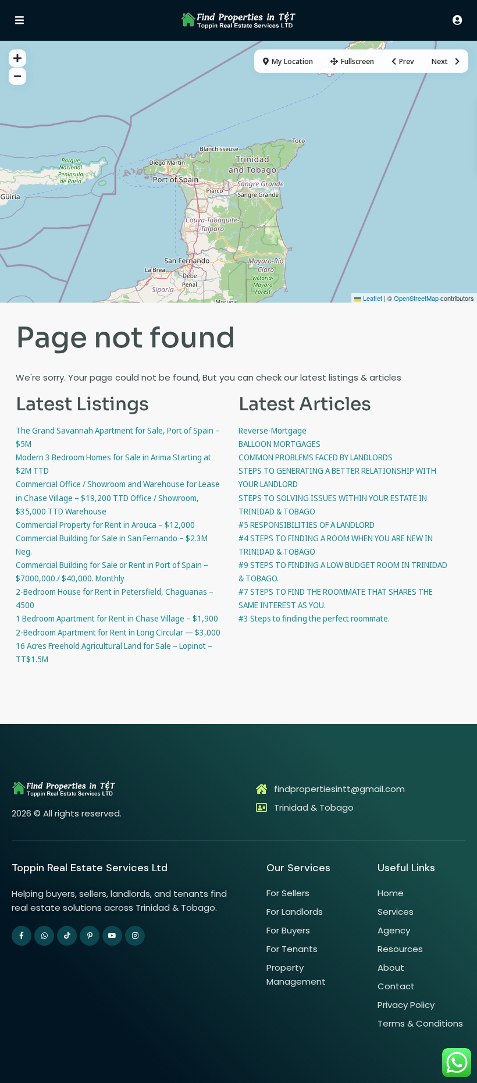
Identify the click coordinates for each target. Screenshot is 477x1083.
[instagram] (135, 936)
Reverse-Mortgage (272, 430)
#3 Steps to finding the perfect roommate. (314, 618)
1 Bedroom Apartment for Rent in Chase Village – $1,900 (117, 618)
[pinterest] (89, 936)
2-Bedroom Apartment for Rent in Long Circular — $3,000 (118, 632)
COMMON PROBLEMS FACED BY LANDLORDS (315, 457)
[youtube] (112, 936)
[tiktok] (67, 936)
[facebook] (21, 936)
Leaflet (371, 298)
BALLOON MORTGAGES (279, 443)
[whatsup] (44, 936)
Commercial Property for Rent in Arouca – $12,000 (105, 524)
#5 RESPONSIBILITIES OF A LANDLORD (306, 524)
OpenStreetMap (416, 298)
